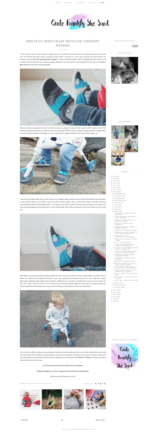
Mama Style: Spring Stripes (124, 261)
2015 (115, 290)
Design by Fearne (90, 429)
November (118, 195)
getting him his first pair (48, 59)
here (80, 365)
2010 (115, 298)
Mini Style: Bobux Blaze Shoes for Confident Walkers (125, 252)
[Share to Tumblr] (102, 383)
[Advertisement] (124, 101)
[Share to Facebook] (98, 383)
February (118, 285)
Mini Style (41, 383)
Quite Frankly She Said (75, 429)
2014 (115, 292)
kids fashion (32, 383)
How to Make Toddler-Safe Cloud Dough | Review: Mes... (126, 267)
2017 (115, 189)
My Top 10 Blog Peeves (122, 242)
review (49, 383)
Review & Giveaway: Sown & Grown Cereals (124, 227)
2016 (115, 191)
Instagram (62, 371)
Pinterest (77, 371)
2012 (115, 296)
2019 (115, 185)
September (118, 200)
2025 (115, 176)
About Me (68, 2)
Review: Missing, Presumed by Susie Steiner (125, 217)
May (116, 209)
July (116, 204)
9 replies (89, 383)
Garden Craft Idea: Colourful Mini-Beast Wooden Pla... (126, 233)
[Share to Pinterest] (100, 383)
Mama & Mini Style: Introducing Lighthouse (124, 236)
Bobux (24, 383)
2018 (115, 187)
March (117, 283)
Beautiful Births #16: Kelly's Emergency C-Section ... (125, 270)
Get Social (93, 2)
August (117, 202)
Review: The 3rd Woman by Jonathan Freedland (124, 245)
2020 (115, 183)
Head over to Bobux (84, 357)
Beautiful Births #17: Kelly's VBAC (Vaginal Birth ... (125, 264)
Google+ (86, 371)
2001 (115, 301)
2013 (115, 294)
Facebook (69, 371)
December (118, 193)
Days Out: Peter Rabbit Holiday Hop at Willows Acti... (126, 248)
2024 (115, 178)
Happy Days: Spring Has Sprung (126, 280)
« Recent (24, 420)
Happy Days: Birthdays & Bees (125, 230)
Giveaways (80, 2)
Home (58, 2)
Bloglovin (48, 371)
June (116, 207)
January (118, 287)
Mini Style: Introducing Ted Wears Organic (125, 220)
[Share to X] (96, 383)
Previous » (101, 420)
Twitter (55, 371)
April (116, 211)
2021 (115, 180)
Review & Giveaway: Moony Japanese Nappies (124, 255)
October (117, 198)
